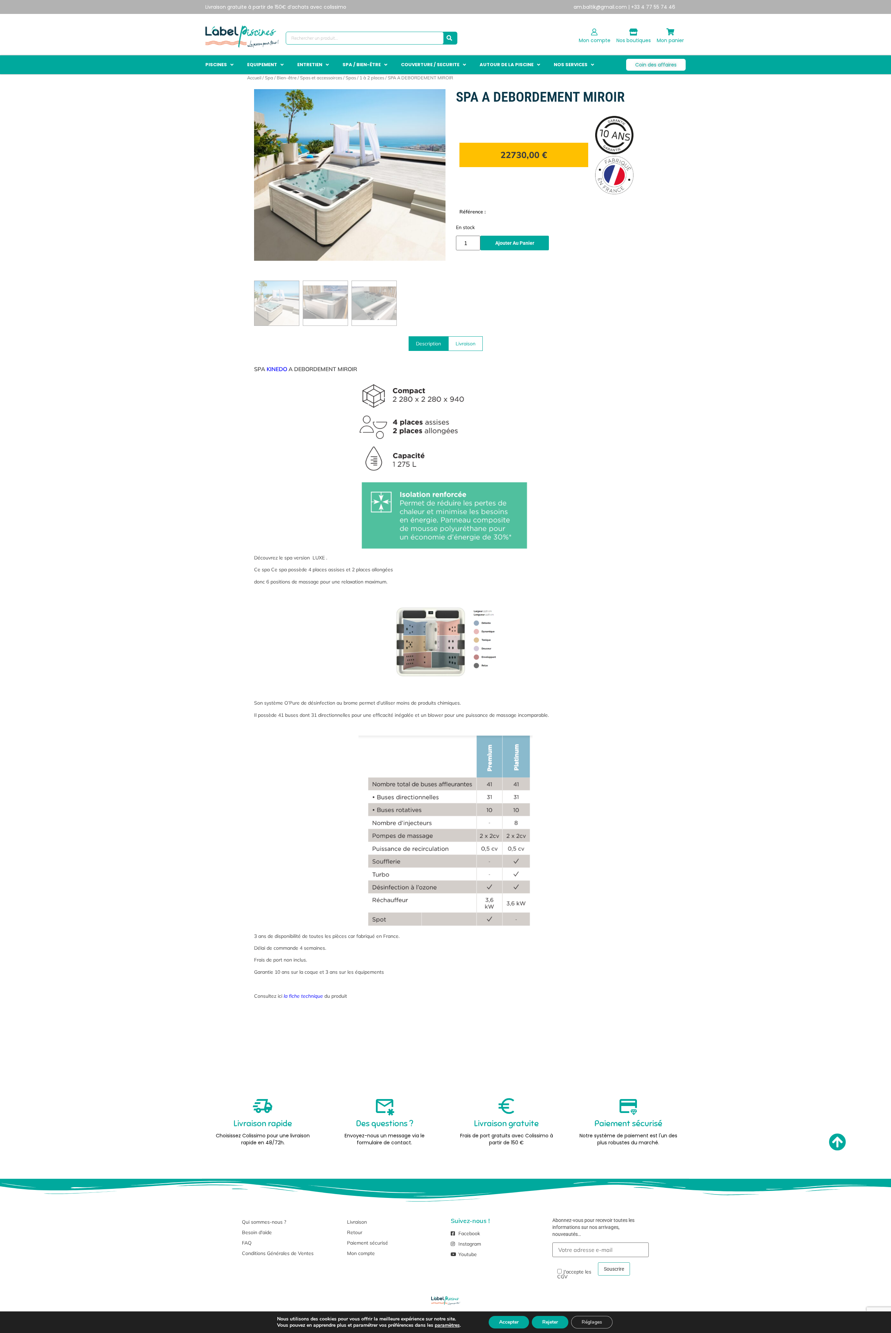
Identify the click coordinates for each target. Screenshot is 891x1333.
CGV (562, 1276)
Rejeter (550, 1322)
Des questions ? (384, 1123)
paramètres (447, 1325)
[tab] (428, 343)
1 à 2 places (372, 77)
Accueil (254, 77)
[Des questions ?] (384, 1106)
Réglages (592, 1322)
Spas (351, 77)
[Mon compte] (594, 32)
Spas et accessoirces (321, 77)
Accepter (509, 1322)
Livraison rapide (263, 1123)
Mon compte (594, 40)
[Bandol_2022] (350, 175)
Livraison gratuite (506, 1123)
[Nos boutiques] (633, 32)
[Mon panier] (670, 32)
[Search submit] (449, 38)
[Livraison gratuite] (506, 1106)
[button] (220, 64)
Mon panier (670, 40)
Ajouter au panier (514, 243)
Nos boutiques (633, 40)
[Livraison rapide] (262, 1106)
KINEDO (277, 369)
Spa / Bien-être (281, 77)
